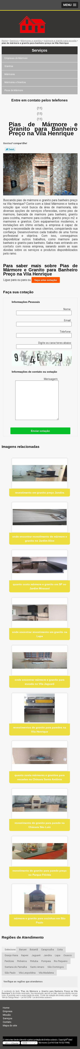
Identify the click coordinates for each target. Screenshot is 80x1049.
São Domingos (55, 967)
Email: (68, 320)
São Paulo (10, 972)
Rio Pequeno (61, 961)
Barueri (23, 949)
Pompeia (46, 961)
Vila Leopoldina (27, 972)
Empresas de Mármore (15, 58)
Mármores (9, 74)
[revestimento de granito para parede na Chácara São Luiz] (39, 803)
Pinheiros (22, 961)
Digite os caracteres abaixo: (55, 342)
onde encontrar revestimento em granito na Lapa (39, 634)
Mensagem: (51, 378)
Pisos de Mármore (13, 90)
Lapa (57, 955)
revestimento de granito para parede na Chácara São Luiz (40, 825)
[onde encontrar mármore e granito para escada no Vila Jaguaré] (39, 660)
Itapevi (24, 955)
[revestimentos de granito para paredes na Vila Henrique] (39, 708)
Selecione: (10, 949)
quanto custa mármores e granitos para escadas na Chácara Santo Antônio (40, 777)
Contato (7, 1022)
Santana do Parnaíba (16, 967)
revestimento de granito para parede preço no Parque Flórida (39, 872)
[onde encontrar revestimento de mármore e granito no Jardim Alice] (39, 517)
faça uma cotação (45, 279)
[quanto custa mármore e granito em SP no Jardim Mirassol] (39, 564)
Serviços (39, 50)
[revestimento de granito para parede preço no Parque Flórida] (39, 851)
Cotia (60, 949)
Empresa (7, 1011)
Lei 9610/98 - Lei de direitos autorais (36, 997)
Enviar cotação (40, 430)
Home (6, 1007)
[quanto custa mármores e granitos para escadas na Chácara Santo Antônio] (39, 755)
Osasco (67, 955)
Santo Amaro (37, 967)
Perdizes (9, 961)
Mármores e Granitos (15, 82)
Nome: (67, 309)
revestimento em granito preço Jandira (39, 492)
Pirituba (34, 961)
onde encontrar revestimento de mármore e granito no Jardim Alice (39, 538)
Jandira (48, 955)
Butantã (34, 949)
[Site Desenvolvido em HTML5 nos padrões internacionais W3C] (29, 1042)
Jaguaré (35, 955)
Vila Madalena (46, 972)
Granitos (8, 66)
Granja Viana (11, 955)
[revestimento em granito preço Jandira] (39, 473)
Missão (7, 1014)
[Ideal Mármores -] (40, 18)
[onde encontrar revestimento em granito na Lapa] (39, 612)
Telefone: (66, 331)
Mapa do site (10, 1025)
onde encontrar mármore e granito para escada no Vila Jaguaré (39, 681)
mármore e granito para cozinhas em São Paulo (39, 920)
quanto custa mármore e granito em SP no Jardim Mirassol (39, 586)
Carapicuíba (47, 949)
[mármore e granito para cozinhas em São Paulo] (39, 899)
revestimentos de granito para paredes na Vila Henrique (39, 729)
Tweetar (10, 149)
